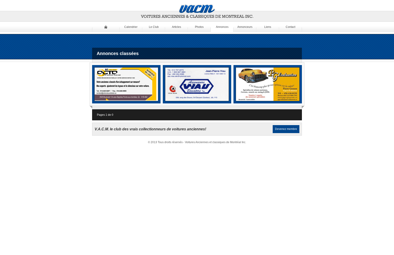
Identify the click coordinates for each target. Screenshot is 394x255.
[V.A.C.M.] (197, 11)
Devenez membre (286, 129)
